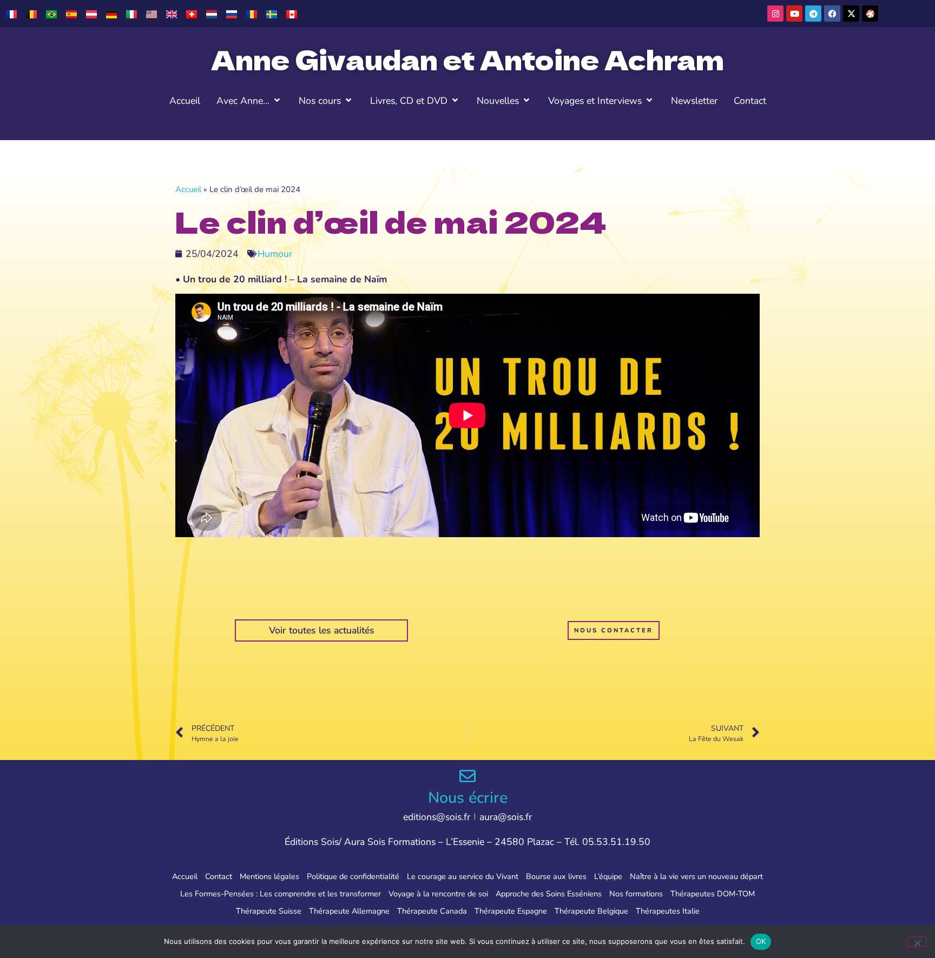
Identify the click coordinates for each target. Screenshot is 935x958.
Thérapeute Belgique (591, 911)
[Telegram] (813, 13)
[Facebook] (832, 13)
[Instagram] (775, 13)
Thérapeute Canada (432, 911)
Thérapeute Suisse (268, 911)
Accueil (188, 189)
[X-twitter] (851, 13)
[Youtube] (794, 13)
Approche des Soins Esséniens (549, 893)
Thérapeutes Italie (668, 911)
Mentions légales (269, 876)
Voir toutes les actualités (321, 630)
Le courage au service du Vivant (462, 876)
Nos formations (636, 893)
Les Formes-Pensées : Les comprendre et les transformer (280, 893)
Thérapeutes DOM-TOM (712, 893)
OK (761, 941)
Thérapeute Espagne (511, 911)
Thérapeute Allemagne (349, 911)
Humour (275, 253)
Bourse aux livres (556, 876)
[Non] (917, 941)
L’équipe (608, 876)
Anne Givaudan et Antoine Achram (467, 59)
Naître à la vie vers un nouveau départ (696, 876)
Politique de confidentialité (353, 876)
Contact (218, 876)
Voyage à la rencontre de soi (438, 893)
